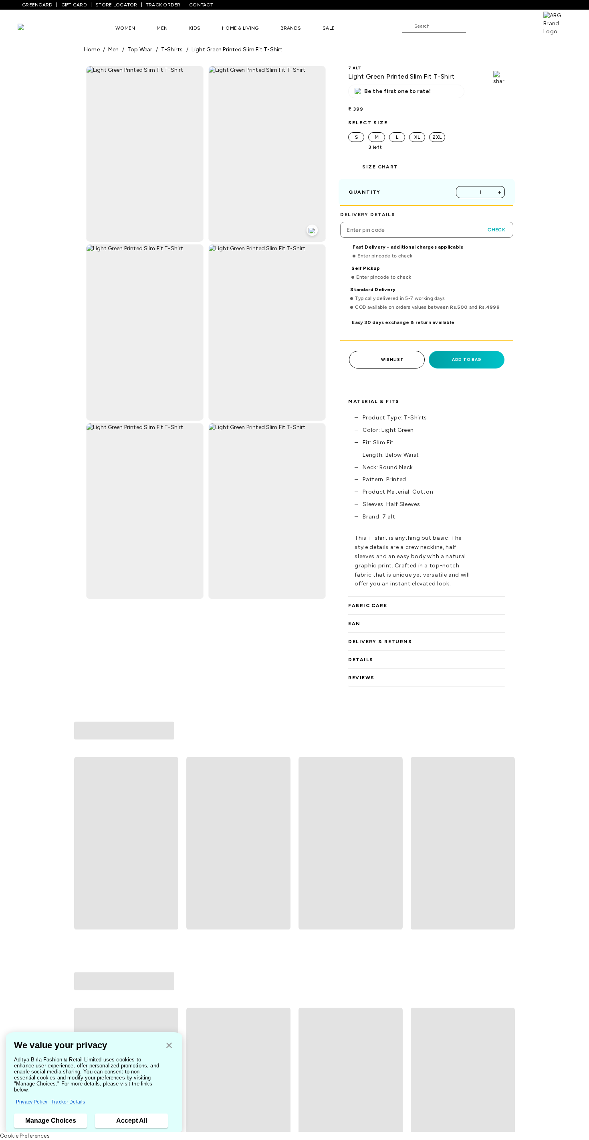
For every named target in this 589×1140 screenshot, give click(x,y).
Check (496, 230)
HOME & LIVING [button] (240, 28)
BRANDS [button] (290, 28)
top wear (140, 49)
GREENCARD (37, 5)
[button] (169, 1046)
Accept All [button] (131, 1120)
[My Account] (498, 26)
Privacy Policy (31, 1102)
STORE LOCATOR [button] (116, 5)
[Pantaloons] (33, 28)
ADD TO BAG (466, 359)
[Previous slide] (83, 784)
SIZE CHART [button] (380, 167)
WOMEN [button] (125, 28)
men (113, 49)
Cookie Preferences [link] (25, 1135)
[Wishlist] (476, 26)
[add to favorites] (169, 851)
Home (92, 49)
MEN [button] (162, 28)
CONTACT (201, 5)
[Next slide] (505, 784)
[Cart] (520, 25)
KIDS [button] (194, 28)
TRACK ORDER (163, 5)
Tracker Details (68, 1102)
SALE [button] (329, 28)
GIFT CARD (74, 5)
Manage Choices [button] (50, 1120)
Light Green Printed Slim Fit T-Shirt (237, 49)
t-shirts (172, 49)
